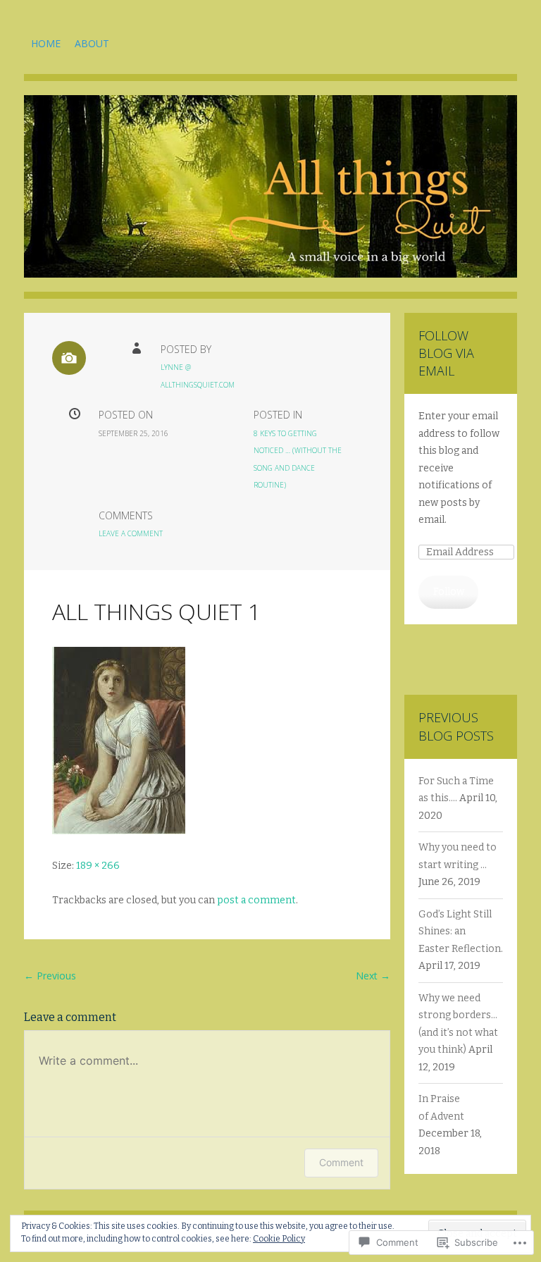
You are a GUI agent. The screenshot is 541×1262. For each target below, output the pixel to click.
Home (46, 43)
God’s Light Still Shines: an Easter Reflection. (460, 931)
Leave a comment (131, 533)
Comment (341, 1162)
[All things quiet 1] (118, 831)
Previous (50, 975)
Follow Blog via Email (446, 353)
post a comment (256, 900)
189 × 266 (98, 866)
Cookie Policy (279, 1239)
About (92, 43)
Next (373, 975)
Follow (448, 592)
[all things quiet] (270, 197)
